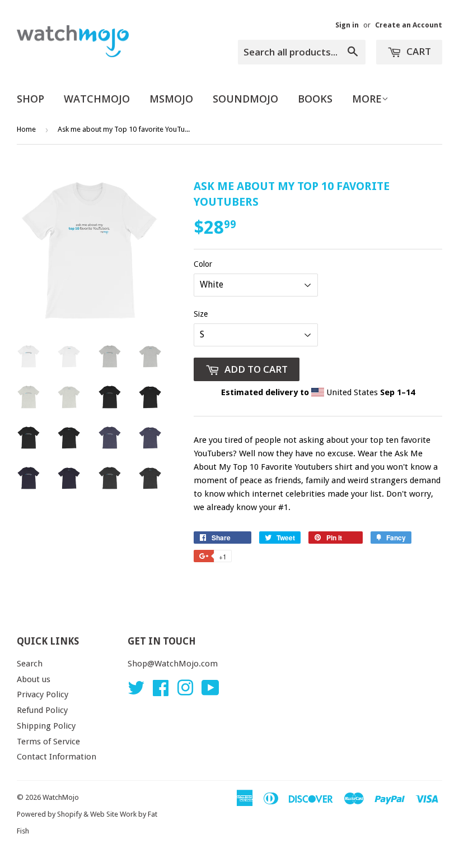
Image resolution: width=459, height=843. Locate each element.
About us (33, 679)
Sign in (347, 25)
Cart (417, 51)
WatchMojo (97, 98)
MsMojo (171, 98)
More (367, 98)
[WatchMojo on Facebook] (160, 692)
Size (201, 313)
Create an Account (408, 25)
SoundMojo (245, 98)
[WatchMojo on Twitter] (136, 692)
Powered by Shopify (49, 814)
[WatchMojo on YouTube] (210, 692)
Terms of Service (48, 742)
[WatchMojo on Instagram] (185, 692)
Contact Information (56, 757)
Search (30, 664)
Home (26, 129)
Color (203, 264)
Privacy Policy (42, 694)
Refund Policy (42, 710)
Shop (30, 98)
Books (315, 98)
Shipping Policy (46, 726)
